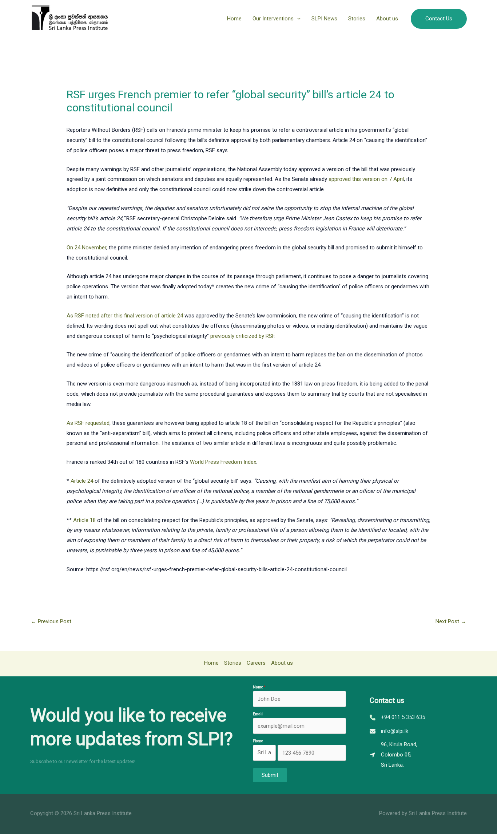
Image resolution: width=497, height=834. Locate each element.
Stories (356, 18)
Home (234, 18)
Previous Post (51, 621)
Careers (256, 663)
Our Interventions (273, 18)
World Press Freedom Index (223, 462)
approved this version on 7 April (366, 179)
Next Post (451, 621)
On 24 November (86, 247)
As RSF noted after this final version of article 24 (125, 315)
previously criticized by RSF (242, 336)
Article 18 (84, 520)
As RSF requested (88, 423)
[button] (297, 18)
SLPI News (324, 18)
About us (387, 18)
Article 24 (82, 481)
